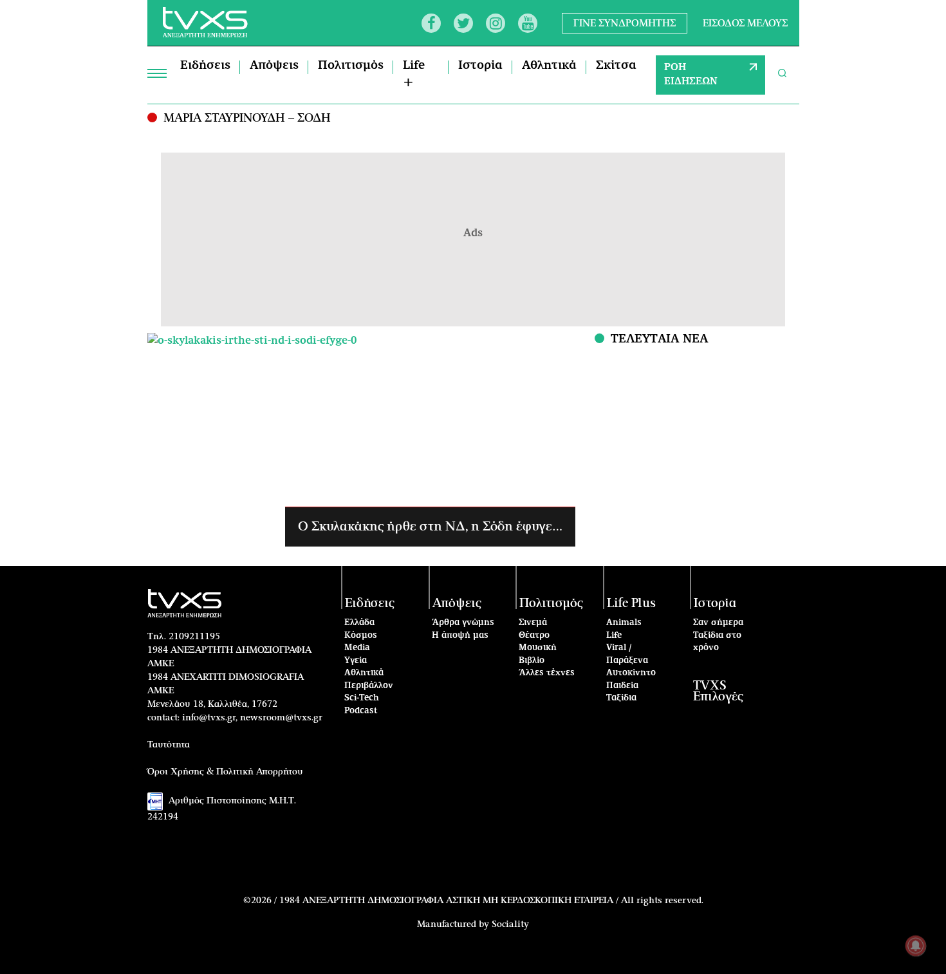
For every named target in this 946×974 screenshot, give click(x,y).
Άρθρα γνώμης (463, 623)
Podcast (361, 711)
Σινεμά (533, 623)
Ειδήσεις (205, 65)
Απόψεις (274, 65)
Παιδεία (622, 686)
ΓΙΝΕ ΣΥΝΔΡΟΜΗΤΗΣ (624, 23)
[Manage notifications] (915, 945)
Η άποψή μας (460, 636)
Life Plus (631, 603)
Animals (624, 623)
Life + (414, 74)
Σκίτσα (616, 65)
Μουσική (538, 648)
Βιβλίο (531, 661)
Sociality (510, 924)
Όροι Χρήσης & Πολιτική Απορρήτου (225, 771)
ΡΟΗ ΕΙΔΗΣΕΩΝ (691, 74)
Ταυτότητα (168, 744)
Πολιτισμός (351, 65)
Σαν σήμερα (718, 623)
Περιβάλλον (368, 686)
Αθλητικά (549, 65)
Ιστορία (480, 65)
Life (614, 636)
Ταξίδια (621, 698)
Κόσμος (360, 636)
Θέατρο (534, 636)
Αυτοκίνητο (631, 673)
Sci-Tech (361, 698)
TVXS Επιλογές (718, 691)
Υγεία (355, 661)
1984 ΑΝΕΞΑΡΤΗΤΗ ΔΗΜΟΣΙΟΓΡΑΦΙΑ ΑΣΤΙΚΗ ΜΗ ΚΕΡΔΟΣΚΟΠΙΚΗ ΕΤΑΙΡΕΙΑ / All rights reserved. (491, 900)
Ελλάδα (359, 623)
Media (357, 648)
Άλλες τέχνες (547, 673)
